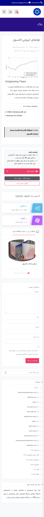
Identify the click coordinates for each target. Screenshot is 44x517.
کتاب (37, 469)
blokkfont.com (32, 397)
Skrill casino (33, 426)
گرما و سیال (26, 51)
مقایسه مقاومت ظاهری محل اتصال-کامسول (22, 264)
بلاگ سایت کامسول (33, 455)
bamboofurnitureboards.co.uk (27, 393)
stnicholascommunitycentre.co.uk (26, 441)
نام (37, 317)
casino (34, 402)
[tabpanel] (22, 115)
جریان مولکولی (33, 51)
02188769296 (36, 3)
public (34, 421)
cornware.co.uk (32, 407)
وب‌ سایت (36, 337)
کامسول (27, 196)
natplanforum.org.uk (30, 417)
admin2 (15, 47)
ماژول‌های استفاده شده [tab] (30, 106)
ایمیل (36, 327)
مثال (37, 474)
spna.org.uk (33, 431)
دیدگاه (36, 292)
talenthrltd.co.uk (32, 445)
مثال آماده (19, 196)
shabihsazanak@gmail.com (19, 3)
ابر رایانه (36, 450)
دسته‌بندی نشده (34, 460)
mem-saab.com (32, 412)
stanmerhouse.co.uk (30, 436)
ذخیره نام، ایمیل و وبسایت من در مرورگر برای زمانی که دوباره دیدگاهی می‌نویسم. (23, 352)
